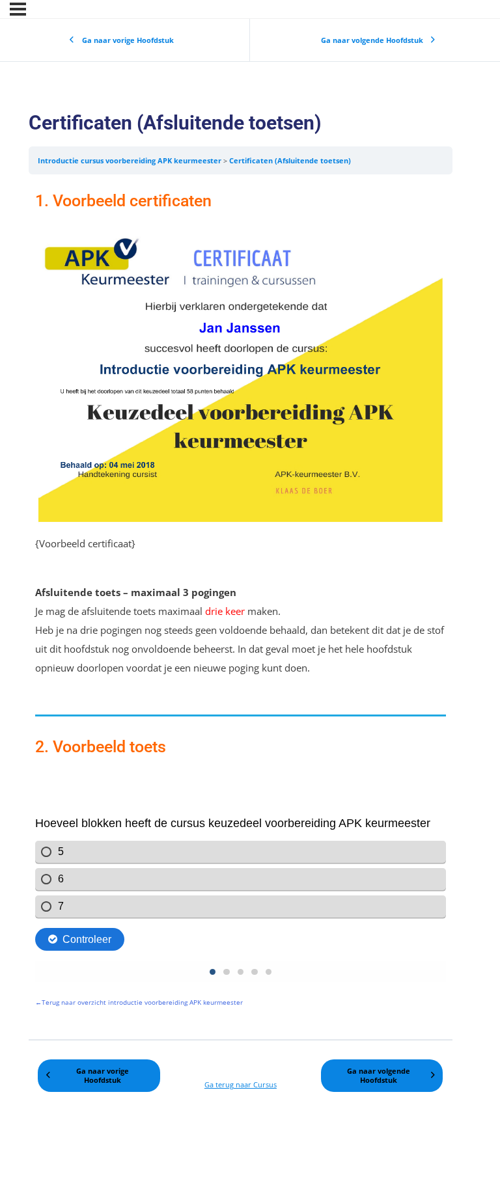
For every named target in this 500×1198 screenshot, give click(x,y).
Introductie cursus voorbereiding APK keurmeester (130, 160)
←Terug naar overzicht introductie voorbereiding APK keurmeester (139, 1002)
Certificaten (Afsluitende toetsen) (290, 160)
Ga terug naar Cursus (240, 1084)
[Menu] (18, 9)
